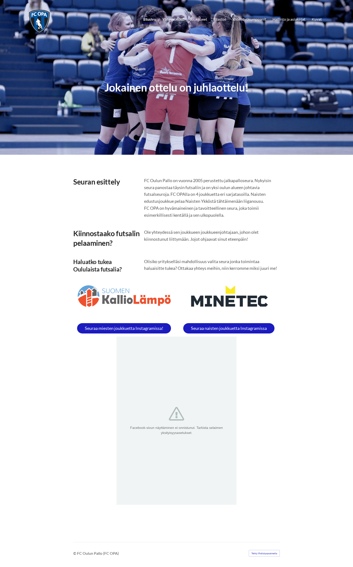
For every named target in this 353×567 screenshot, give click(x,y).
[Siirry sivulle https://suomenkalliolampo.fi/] (124, 296)
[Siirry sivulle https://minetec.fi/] (229, 298)
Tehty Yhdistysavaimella (264, 553)
